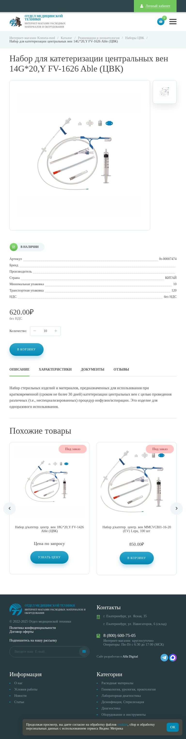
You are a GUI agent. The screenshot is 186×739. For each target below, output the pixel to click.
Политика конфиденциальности (32, 628)
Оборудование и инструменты (123, 714)
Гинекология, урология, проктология (128, 689)
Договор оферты (21, 631)
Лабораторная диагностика (121, 696)
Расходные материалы (117, 683)
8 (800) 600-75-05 (119, 635)
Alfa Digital (130, 656)
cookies (122, 724)
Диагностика (110, 708)
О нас (18, 683)
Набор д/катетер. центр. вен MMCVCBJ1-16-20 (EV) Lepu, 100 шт (136, 529)
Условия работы (25, 689)
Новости (20, 696)
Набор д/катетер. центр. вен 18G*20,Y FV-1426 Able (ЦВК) (49, 529)
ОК (172, 727)
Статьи (19, 702)
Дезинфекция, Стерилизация (122, 702)
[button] (137, 558)
